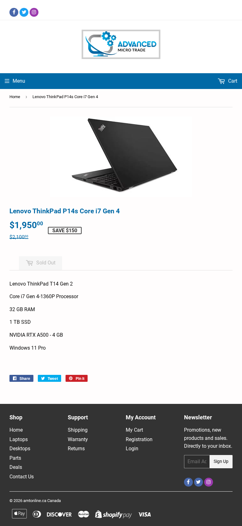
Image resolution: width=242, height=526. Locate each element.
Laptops (18, 439)
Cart (232, 81)
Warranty (78, 439)
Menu (19, 81)
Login (132, 449)
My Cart (134, 430)
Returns (76, 449)
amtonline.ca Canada (42, 500)
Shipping (78, 430)
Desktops (19, 449)
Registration (139, 439)
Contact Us (21, 477)
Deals (15, 467)
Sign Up (221, 461)
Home (14, 96)
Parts (15, 458)
